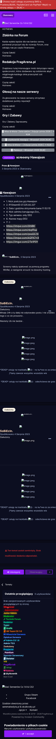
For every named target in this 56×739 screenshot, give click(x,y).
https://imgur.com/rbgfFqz (21, 229)
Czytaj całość (8, 82)
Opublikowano (15, 196)
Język (22, 710)
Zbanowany (25, 168)
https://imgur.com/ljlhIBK (20, 225)
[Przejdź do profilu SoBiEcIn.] (4, 257)
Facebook (31, 698)
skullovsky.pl (28, 706)
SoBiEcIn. (14, 257)
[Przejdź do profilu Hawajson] (28, 182)
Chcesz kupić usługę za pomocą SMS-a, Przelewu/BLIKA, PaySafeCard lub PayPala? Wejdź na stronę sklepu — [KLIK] (25, 4)
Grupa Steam (31, 694)
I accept (29, 733)
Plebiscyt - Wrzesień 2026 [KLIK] (29, 150)
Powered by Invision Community (28, 717)
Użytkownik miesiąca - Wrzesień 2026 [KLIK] (29, 139)
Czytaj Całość (8, 52)
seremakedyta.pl (10, 706)
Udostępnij (14, 572)
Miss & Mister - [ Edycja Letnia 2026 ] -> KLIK (29, 145)
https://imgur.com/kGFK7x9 (22, 237)
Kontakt (33, 710)
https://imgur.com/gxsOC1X (22, 233)
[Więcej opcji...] (50, 197)
